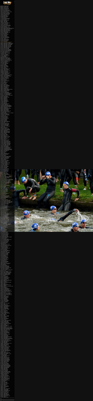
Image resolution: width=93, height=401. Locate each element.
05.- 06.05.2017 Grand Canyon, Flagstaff (5, 180)
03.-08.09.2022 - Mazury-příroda (4, 72)
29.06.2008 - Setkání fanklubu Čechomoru (5, 371)
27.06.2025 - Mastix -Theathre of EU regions (5, 25)
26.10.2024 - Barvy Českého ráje (4, 40)
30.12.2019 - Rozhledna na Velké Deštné (5, 121)
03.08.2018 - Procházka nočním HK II (4, 153)
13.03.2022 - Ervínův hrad (3, 79)
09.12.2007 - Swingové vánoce (4, 384)
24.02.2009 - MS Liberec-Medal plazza (4, 360)
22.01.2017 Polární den (3, 192)
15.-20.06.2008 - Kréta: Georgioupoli (4, 375)
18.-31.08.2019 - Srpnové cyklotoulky (4, 128)
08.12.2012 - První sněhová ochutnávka (5, 277)
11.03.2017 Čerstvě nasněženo (3, 189)
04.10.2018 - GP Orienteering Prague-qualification (6, 149)
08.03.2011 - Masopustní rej (3, 314)
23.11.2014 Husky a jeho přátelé (4, 235)
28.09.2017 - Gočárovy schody (4, 172)
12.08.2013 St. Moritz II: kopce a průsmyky (5, 263)
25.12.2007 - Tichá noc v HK (3, 382)
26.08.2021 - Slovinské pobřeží (4, 86)
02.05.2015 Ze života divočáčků (4, 225)
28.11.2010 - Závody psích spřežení (4, 318)
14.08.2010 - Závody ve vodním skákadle (5, 329)
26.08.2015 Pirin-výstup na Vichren (4, 213)
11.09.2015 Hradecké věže (3, 211)
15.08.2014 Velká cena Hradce (3, 246)
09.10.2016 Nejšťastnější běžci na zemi (4, 196)
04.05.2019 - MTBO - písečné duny (4, 135)
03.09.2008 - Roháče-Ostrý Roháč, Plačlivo (5, 366)
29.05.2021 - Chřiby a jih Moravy (4, 96)
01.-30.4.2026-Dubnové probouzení (4, 15)
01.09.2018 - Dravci (2, 152)
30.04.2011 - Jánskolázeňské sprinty (4, 312)
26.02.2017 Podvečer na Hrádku (4, 190)
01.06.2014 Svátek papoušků (3, 249)
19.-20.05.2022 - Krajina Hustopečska (4, 77)
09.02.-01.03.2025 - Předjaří (3, 33)
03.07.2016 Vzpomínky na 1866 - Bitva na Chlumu (6, 201)
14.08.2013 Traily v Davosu (3, 262)
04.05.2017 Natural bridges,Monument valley (5, 182)
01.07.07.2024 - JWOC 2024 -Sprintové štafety (5, 50)
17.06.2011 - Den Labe (3, 309)
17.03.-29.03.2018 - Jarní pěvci (4, 163)
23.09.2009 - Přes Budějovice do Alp (4, 345)
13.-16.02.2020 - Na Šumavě (3, 119)
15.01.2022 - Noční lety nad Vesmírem (4, 80)
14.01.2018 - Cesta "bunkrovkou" (4, 166)
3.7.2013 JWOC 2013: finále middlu (4, 268)
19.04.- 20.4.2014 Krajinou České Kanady (5, 250)
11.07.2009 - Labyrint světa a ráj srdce (4, 348)
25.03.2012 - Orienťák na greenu (4, 296)
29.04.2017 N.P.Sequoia (3, 186)
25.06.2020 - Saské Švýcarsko (3, 113)
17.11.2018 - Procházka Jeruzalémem (4, 140)
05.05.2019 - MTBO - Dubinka (4, 134)
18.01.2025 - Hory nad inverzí (3, 34)
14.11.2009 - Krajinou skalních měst (4, 341)
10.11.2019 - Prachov (2, 122)
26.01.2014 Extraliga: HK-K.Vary (4, 255)
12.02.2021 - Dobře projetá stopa (4, 99)
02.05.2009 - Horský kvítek (3, 354)
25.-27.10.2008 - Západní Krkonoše (4, 364)
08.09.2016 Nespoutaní (3, 198)
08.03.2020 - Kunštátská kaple (3, 118)
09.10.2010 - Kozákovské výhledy (4, 321)
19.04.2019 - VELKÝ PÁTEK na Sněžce (5, 136)
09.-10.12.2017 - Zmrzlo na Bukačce (4, 168)
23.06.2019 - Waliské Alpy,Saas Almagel (5, 132)
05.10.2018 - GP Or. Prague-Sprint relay (5, 147)
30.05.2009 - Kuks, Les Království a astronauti (5, 353)
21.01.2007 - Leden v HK (3, 396)
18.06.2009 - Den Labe (3, 351)
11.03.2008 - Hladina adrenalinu (4, 379)
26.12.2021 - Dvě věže (3, 81)
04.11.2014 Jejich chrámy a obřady (4, 236)
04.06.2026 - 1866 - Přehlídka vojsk (4, 8)
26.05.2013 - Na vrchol (3, 270)
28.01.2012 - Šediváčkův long (3, 298)
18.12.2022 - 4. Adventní (3, 67)
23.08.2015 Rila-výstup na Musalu (4, 215)
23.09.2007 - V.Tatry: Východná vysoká (5, 388)
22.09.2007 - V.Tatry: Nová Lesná (4, 389)
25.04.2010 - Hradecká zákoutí (3, 334)
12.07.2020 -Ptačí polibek (3, 112)
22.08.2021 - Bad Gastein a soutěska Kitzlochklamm (6, 89)
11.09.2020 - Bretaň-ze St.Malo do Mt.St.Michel (5, 106)
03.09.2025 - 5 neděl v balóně (3, 21)
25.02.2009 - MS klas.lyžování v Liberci (5, 357)
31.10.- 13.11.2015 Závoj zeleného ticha (5, 209)
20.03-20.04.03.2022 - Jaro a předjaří (4, 78)
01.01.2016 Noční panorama (3, 206)
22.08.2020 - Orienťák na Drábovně (4, 110)
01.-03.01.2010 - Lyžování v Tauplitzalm (5, 339)
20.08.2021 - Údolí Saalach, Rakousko (4, 90)
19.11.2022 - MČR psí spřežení (4, 68)
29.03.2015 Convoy (2, 228)
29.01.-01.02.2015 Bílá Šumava (4, 231)
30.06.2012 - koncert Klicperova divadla (5, 288)
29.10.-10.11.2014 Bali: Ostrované (4, 241)
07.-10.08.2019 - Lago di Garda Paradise (5, 129)
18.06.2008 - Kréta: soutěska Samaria (4, 373)
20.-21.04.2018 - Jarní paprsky (3, 161)
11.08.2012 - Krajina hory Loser (4, 284)
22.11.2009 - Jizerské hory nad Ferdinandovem (5, 340)
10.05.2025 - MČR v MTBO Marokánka (5, 27)
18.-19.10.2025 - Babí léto (3, 19)
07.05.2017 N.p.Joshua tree (3, 178)
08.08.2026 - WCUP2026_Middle (4, 6)
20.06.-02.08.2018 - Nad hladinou (4, 154)
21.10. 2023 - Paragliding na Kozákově (4, 55)
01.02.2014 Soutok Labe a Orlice (4, 254)
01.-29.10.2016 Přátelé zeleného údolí (4, 195)
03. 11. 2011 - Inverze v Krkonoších (4, 300)
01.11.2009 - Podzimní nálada (3, 342)
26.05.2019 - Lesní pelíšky (3, 133)
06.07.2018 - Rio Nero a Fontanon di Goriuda (5, 156)
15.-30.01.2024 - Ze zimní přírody (4, 54)
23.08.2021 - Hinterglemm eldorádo (4, 88)
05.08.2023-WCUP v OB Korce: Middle (5, 58)
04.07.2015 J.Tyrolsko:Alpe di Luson (4, 219)
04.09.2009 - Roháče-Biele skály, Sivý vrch (5, 365)
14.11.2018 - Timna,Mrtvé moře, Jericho (5, 142)
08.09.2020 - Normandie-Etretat (4, 107)
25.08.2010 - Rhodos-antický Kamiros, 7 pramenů (6, 326)
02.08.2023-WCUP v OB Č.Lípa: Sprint (5, 59)
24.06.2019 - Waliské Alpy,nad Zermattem (5, 131)
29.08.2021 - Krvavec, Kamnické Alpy (4, 85)
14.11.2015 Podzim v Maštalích (4, 208)
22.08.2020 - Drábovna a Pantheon (4, 109)
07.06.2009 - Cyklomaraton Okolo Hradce (5, 352)
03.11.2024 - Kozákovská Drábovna (4, 39)
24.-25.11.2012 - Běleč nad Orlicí (4, 278)
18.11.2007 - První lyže (3, 385)
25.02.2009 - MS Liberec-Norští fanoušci (5, 359)
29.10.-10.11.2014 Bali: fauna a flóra (4, 240)
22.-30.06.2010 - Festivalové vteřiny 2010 (5, 330)
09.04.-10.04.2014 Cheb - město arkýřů (4, 252)
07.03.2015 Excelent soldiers (3, 229)
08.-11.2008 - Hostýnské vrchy (3, 377)
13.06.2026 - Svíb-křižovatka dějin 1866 (5, 13)
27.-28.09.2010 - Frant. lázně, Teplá (4, 322)
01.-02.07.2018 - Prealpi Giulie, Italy (4, 157)
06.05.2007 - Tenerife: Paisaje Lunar (4, 393)
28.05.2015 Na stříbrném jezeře (4, 222)
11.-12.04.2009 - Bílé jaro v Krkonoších (5, 355)
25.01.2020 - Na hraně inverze (3, 120)
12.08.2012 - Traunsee (3, 283)
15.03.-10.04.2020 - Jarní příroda (4, 117)
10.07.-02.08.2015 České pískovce (4, 217)
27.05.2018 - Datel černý (3, 159)
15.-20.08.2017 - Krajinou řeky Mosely (4, 174)
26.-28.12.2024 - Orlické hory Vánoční (4, 37)
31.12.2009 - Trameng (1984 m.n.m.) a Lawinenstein (6, 338)
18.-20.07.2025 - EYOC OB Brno (4, 23)
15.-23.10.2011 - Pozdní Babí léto (4, 301)
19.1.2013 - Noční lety (3, 275)
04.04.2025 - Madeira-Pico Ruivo (4, 31)
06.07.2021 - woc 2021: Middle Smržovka (5, 94)
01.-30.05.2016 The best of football (4, 203)
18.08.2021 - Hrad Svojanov (3, 91)
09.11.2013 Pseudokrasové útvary (4, 259)
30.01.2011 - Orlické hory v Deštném (4, 315)
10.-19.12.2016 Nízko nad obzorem (4, 193)
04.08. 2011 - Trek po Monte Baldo (4, 306)
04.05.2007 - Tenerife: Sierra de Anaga (4, 394)
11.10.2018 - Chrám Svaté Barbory (4, 146)
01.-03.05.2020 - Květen (3, 115)
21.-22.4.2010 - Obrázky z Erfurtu (4, 335)
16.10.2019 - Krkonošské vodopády (4, 124)
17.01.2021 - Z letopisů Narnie (3, 100)
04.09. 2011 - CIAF (2, 302)
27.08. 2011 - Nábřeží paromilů (4, 304)
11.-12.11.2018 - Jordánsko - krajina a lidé (5, 144)
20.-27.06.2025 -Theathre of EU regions (5, 26)
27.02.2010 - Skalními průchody (4, 337)
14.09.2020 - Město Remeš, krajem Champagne (5, 105)
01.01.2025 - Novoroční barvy (3, 35)
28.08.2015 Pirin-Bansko (3, 212)
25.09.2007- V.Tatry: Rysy (3, 387)
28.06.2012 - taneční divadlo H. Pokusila (5, 290)
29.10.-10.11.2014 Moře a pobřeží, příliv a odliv (5, 239)
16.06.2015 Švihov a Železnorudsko (4, 221)
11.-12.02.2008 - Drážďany (3, 380)
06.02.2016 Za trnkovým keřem (4, 205)
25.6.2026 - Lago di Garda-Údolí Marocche (5, 10)
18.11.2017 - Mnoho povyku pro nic (4, 169)
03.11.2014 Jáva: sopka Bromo (3, 237)
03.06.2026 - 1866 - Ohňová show (4, 9)
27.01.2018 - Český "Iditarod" (3, 165)
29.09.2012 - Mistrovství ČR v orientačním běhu (6, 280)
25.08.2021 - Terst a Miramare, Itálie (4, 87)
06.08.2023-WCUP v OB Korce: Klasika (5, 57)
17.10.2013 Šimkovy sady (3, 260)
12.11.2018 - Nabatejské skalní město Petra (5, 143)
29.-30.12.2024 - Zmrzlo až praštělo (4, 36)
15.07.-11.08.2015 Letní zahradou (4, 216)
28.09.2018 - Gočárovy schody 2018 (4, 150)
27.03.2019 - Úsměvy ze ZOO (3, 138)
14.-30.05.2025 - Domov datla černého (4, 14)
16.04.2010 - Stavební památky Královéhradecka (6, 336)
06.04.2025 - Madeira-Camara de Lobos (5, 29)
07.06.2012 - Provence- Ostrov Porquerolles (5, 292)
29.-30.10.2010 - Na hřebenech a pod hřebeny (5, 320)
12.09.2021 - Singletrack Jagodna (4, 84)
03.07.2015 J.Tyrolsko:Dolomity (4, 218)
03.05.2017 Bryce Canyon (3, 183)
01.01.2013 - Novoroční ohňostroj (4, 276)
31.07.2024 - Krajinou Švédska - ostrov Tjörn (5, 45)
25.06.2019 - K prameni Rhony (4, 130)
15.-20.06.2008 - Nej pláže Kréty (4, 374)
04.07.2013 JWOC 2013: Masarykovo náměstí (5, 267)
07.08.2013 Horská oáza (3, 264)
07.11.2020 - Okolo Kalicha (3, 102)
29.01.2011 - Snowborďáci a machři (4, 316)
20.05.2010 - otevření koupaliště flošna (4, 332)
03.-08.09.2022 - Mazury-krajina (4, 71)
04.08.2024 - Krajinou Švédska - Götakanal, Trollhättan (6, 43)
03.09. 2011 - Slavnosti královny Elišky (4, 303)
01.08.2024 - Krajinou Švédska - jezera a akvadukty (6, 44)
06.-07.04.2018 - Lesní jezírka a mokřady (5, 162)
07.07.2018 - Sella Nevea (3, 155)
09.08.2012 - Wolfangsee (3, 285)
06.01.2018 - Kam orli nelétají (3, 167)
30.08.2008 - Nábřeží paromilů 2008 (4, 367)
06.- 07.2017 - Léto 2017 (3, 175)
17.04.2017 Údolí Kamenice (3, 188)
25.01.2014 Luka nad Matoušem (4, 256)
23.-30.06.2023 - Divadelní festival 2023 (5, 61)
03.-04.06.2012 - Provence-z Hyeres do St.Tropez (6, 294)
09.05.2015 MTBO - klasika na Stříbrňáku (5, 224)
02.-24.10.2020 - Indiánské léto (4, 104)
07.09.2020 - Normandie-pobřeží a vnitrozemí (5, 108)
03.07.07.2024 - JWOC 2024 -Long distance (5, 49)
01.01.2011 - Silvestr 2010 (3, 317)
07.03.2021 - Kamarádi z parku (4, 98)
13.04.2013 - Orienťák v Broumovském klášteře (5, 272)
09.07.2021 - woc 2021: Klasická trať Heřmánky (6, 93)
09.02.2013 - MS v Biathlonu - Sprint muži (5, 274)
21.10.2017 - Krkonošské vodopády (4, 170)
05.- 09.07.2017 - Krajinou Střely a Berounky (5, 176)
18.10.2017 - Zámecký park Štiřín (4, 171)
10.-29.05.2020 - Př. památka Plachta (4, 114)
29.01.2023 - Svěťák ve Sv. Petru (4, 66)
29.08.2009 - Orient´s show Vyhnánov (4, 347)
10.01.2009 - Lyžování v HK (3, 362)
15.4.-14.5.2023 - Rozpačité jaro (4, 63)
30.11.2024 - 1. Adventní (3, 38)
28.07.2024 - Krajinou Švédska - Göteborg (5, 47)
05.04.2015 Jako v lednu (3, 227)
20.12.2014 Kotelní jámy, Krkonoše (4, 233)
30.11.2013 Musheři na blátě (3, 258)
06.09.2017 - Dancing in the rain (4, 173)
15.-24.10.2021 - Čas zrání (3, 83)
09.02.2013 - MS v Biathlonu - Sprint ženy (5, 273)
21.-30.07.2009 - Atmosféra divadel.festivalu (5, 350)
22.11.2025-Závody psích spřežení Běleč (5, 18)
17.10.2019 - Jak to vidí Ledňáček (4, 125)
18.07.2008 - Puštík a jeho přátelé (4, 369)
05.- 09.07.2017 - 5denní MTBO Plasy (4, 177)
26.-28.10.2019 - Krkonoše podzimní (4, 123)
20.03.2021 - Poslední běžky (3, 97)
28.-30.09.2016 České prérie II (3, 197)
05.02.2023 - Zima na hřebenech (4, 65)
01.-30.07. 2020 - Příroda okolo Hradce (4, 111)
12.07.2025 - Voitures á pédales (4, 24)
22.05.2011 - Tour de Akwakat (3, 310)
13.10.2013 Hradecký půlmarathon (4, 261)
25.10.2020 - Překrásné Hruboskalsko (4, 103)
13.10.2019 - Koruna (2, 126)
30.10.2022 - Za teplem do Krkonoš (4, 69)
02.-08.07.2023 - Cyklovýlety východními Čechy (6, 60)
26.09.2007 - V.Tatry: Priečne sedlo (4, 386)
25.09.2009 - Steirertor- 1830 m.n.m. (4, 344)
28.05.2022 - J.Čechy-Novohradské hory (5, 75)
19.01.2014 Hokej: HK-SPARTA (4, 257)
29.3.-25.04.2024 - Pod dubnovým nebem (5, 52)
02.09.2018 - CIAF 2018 (3, 151)
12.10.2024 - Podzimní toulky (3, 41)
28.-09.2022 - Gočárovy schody (4, 70)
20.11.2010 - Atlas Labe (3, 319)
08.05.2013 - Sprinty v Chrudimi (4, 271)
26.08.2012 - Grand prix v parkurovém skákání (5, 282)
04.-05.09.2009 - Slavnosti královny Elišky (5, 346)
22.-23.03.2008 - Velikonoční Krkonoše (5, 378)
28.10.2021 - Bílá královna (3, 82)
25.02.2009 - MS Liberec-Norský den (4, 358)
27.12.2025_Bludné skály (3, 17)
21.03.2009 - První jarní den (3, 356)
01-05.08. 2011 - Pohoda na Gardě (4, 305)
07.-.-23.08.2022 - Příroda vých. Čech (4, 73)
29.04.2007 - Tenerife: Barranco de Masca (5, 395)
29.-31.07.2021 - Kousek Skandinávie (4, 92)
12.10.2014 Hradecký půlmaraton (4, 242)
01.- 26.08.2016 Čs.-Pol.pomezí (4, 199)
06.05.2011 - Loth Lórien (3, 311)
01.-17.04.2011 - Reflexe (3, 313)
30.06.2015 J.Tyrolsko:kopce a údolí (4, 220)
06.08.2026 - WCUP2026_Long (4, 7)
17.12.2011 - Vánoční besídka (3, 299)
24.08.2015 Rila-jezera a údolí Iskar (4, 214)
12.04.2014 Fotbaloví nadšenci (3, 251)
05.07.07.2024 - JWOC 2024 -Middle (4, 48)
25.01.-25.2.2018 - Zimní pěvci (4, 164)
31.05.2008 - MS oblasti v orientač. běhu (5, 376)
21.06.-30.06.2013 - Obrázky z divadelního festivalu (6, 269)
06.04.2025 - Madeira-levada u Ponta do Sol (5, 30)
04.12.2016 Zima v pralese (3, 194)
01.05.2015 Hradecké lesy (3, 226)
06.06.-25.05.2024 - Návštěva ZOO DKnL (5, 51)
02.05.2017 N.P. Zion (2, 184)
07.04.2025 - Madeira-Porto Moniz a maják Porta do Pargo (7, 28)
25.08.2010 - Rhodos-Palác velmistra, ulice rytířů (6, 327)
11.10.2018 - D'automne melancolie (4, 145)
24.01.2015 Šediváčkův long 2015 (4, 232)
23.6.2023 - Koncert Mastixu (3, 62)
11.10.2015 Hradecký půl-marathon (4, 210)
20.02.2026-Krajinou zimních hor (4, 16)
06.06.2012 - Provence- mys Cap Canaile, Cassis (6, 293)
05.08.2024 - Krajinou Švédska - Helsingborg (5, 42)
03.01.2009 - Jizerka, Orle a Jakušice (4, 363)
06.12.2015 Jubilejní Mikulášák (4, 207)
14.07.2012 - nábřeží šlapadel (3, 287)
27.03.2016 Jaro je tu (2, 204)
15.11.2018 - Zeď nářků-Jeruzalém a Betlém (5, 141)
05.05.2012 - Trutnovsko (3, 295)
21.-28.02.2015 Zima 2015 (3, 230)
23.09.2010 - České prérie (3, 324)
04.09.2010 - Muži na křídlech (3, 325)
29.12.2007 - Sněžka (2, 381)
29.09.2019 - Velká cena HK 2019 (4, 127)
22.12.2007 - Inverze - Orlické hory (4, 383)
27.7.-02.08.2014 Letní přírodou (4, 247)
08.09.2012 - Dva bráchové (3, 281)
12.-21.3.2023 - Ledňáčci (3, 64)
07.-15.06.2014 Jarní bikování (3, 248)
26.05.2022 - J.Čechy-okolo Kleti (4, 76)
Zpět (0, 398)
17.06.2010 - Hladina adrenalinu (4, 331)
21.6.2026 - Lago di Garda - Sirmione (4, 12)
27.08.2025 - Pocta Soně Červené (4, 22)
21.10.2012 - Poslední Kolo (3, 279)
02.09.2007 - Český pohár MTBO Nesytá (5, 390)
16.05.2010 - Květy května (3, 333)
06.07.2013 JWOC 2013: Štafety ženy (4, 266)
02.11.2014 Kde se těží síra (3, 238)
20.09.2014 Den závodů (3, 243)
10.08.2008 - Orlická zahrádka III (4, 368)
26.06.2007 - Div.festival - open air (4, 392)
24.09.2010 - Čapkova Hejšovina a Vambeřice (5, 323)
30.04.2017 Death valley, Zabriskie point (5, 185)
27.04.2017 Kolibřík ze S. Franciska (4, 187)
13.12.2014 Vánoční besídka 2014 (4, 234)
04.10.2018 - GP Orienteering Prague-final (5, 148)
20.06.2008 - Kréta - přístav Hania (4, 372)
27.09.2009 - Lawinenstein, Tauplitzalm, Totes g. (6, 343)
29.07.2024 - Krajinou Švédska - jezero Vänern (5, 46)
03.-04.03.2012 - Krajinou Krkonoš (4, 297)
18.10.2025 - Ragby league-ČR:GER (4, 20)
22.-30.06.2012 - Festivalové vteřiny (4, 289)
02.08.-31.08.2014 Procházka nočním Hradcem (5, 245)
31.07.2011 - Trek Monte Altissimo (4, 308)
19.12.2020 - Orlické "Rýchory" (4, 101)
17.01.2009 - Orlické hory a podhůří (4, 361)
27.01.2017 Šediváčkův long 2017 (4, 191)
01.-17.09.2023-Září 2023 (3, 56)
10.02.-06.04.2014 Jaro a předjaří (4, 253)
